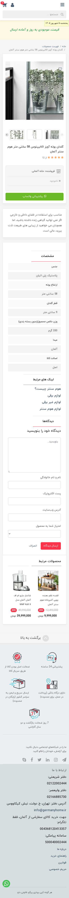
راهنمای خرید (58, 856)
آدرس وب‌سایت (52, 510)
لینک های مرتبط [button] (43, 379)
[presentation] (62, 135)
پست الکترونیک (52, 494)
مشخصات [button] (47, 256)
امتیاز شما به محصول (48, 526)
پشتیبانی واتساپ (33, 196)
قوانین (62, 863)
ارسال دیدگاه (51, 546)
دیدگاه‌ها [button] (48, 421)
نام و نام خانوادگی (50, 477)
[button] (7, 5)
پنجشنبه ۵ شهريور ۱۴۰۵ (56, 23)
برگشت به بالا (31, 638)
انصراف (33, 546)
